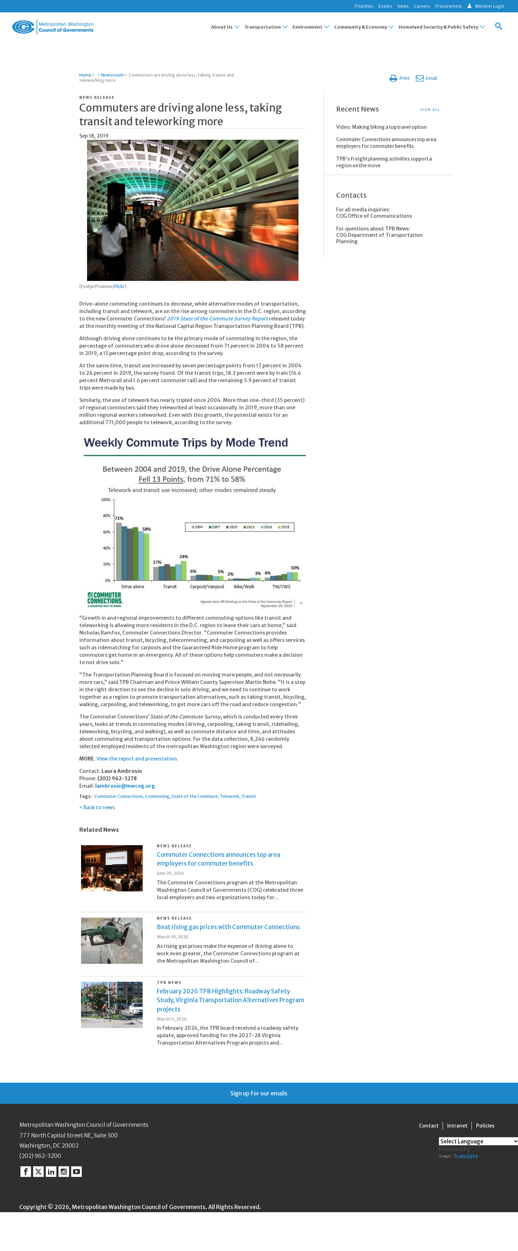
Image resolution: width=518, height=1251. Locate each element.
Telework (229, 796)
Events (385, 6)
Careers (422, 6)
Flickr (119, 286)
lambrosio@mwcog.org (125, 786)
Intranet (457, 1126)
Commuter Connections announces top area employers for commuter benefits (386, 143)
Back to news (99, 807)
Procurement (448, 6)
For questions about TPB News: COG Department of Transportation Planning (379, 235)
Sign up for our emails (259, 1093)
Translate (465, 1156)
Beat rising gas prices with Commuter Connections (228, 927)
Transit (248, 796)
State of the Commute (195, 796)
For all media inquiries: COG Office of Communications (374, 212)
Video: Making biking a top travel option (381, 127)
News (403, 6)
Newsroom (112, 75)
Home (85, 75)
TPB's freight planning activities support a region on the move (384, 162)
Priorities (363, 6)
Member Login (489, 6)
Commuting (157, 796)
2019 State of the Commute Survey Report (217, 318)
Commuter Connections (118, 796)
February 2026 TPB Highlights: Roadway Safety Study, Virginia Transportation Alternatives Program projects (230, 1000)
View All (430, 110)
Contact (429, 1126)
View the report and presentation (137, 759)
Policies (485, 1126)
